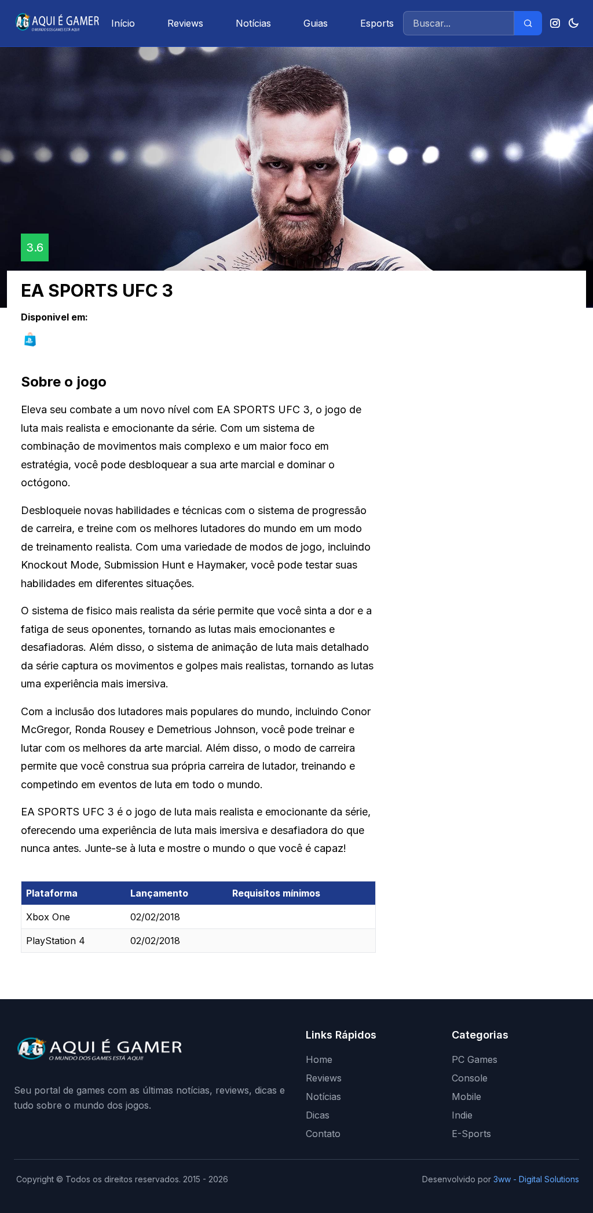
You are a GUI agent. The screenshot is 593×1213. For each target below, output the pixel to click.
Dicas (318, 1115)
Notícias (253, 23)
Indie (462, 1115)
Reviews (185, 23)
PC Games (474, 1059)
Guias (315, 23)
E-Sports (471, 1133)
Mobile (466, 1096)
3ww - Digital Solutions (536, 1179)
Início (123, 23)
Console (470, 1078)
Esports (377, 23)
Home (319, 1059)
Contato (323, 1133)
